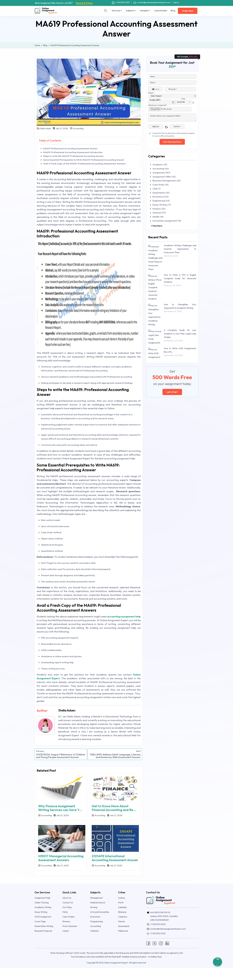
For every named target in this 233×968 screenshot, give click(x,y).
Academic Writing (43, 907)
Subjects (130, 10)
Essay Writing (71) (162, 204)
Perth (120, 902)
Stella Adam (45, 128)
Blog (173, 10)
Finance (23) (159, 208)
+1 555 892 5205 (122, 2)
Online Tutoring (42, 902)
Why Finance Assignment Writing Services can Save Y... (60, 808)
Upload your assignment (157, 105)
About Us (66, 897)
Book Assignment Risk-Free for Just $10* (64, 3)
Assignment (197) (161, 172)
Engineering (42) (161, 200)
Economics (95, 916)
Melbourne (123, 930)
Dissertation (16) (161, 192)
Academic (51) (160, 164)
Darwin (121, 921)
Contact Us (67, 902)
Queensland (123, 926)
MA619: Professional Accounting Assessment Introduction (72, 152)
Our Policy (67, 907)
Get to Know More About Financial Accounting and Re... (114, 808)
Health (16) (158, 216)
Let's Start (172, 392)
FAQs (65, 912)
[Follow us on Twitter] (154, 943)
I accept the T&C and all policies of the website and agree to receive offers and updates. (173, 133)
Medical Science (97, 902)
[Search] (105, 10)
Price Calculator (69, 926)
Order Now (187, 10)
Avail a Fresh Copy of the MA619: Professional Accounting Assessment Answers (84, 163)
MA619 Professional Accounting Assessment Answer (70, 148)
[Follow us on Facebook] (148, 943)
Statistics (94, 930)
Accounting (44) (161, 168)
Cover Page (40, 921)
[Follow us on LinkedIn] (167, 943)
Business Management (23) (166, 180)
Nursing (93, 907)
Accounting (77, 128)
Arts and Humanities (99, 912)
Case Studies (160, 10)
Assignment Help (42, 897)
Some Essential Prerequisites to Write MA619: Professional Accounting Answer (83, 159)
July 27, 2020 (61, 128)
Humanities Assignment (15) (167, 220)
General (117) (159, 212)
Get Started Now (172, 141)
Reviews (66, 921)
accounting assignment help (124, 616)
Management (96, 897)
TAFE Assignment (43, 916)
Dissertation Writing (44, 926)
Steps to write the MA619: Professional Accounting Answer (73, 156)
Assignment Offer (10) (164, 176)
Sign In (176, 2)
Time (183, 99)
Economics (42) (161, 196)
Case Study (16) (160, 184)
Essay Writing (41, 912)
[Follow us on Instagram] (161, 943)
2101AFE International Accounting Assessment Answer (115, 858)
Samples (144, 10)
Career (65, 930)
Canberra (122, 916)
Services (116, 10)
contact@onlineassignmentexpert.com (153, 2)
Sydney (121, 897)
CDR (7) (156, 188)
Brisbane (122, 912)
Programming (96, 921)
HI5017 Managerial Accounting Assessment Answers (60, 858)
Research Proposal (43, 930)
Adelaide (122, 907)
